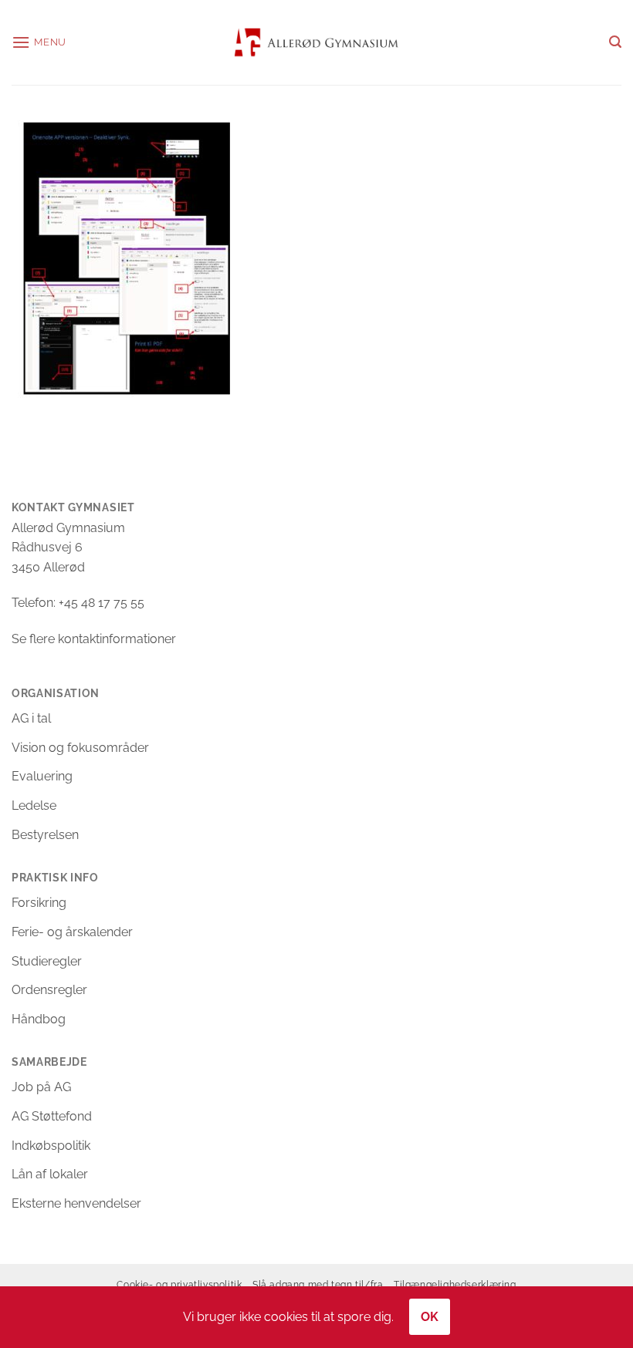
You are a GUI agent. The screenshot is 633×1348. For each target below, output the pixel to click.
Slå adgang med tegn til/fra (318, 1284)
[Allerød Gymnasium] (317, 42)
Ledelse (34, 805)
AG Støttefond (52, 1116)
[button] (39, 42)
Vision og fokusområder (80, 747)
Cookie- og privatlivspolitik (179, 1284)
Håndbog (39, 1019)
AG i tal (31, 718)
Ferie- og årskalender (72, 932)
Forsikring (39, 902)
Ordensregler (49, 989)
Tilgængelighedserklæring (455, 1284)
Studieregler (47, 961)
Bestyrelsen (45, 834)
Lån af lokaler (50, 1174)
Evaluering (42, 776)
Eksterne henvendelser (76, 1203)
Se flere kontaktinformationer (94, 639)
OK (430, 1316)
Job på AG (41, 1087)
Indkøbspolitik (51, 1145)
